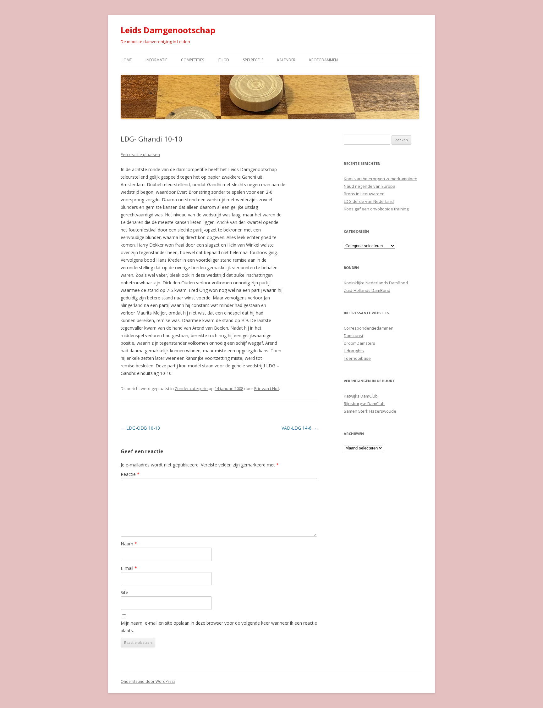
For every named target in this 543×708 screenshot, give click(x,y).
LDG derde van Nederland (369, 201)
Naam (129, 544)
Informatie (156, 60)
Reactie (130, 474)
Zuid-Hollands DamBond (367, 290)
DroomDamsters (359, 343)
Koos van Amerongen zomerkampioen (380, 178)
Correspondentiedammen (368, 328)
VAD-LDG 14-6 (299, 428)
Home (126, 60)
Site (124, 592)
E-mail (129, 568)
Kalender (286, 60)
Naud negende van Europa (369, 186)
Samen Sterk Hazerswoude (370, 411)
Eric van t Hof (266, 388)
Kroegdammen (323, 60)
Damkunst (353, 335)
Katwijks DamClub (361, 396)
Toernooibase (357, 358)
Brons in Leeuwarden (364, 194)
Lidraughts (354, 351)
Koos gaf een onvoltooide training (376, 209)
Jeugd (223, 60)
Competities (192, 60)
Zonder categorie (191, 388)
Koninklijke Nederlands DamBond (376, 283)
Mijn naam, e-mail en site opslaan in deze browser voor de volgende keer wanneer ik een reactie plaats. (219, 626)
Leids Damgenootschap (168, 30)
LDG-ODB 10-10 (140, 428)
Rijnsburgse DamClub (364, 403)
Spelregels (253, 60)
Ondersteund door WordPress (148, 681)
